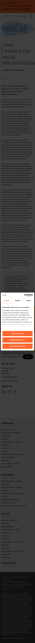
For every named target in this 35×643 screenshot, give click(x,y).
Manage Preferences (16, 340)
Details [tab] (17, 300)
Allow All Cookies (18, 333)
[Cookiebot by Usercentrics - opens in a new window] (25, 295)
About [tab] (29, 300)
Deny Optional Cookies (17, 346)
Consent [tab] (6, 300)
